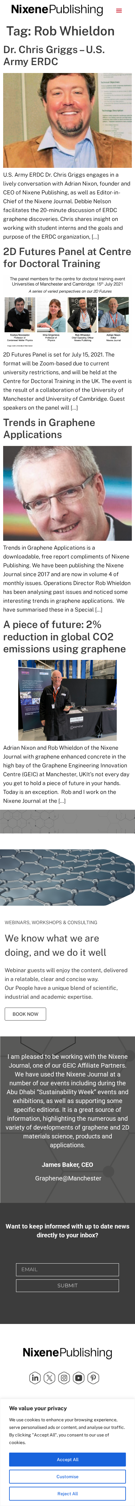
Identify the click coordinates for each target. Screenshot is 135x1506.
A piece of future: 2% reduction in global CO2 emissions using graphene (64, 637)
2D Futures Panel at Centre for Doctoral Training (67, 257)
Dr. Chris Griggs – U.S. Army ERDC (54, 55)
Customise (67, 1476)
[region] (67, 1452)
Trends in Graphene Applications (49, 428)
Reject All (67, 1493)
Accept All (67, 1459)
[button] (119, 10)
